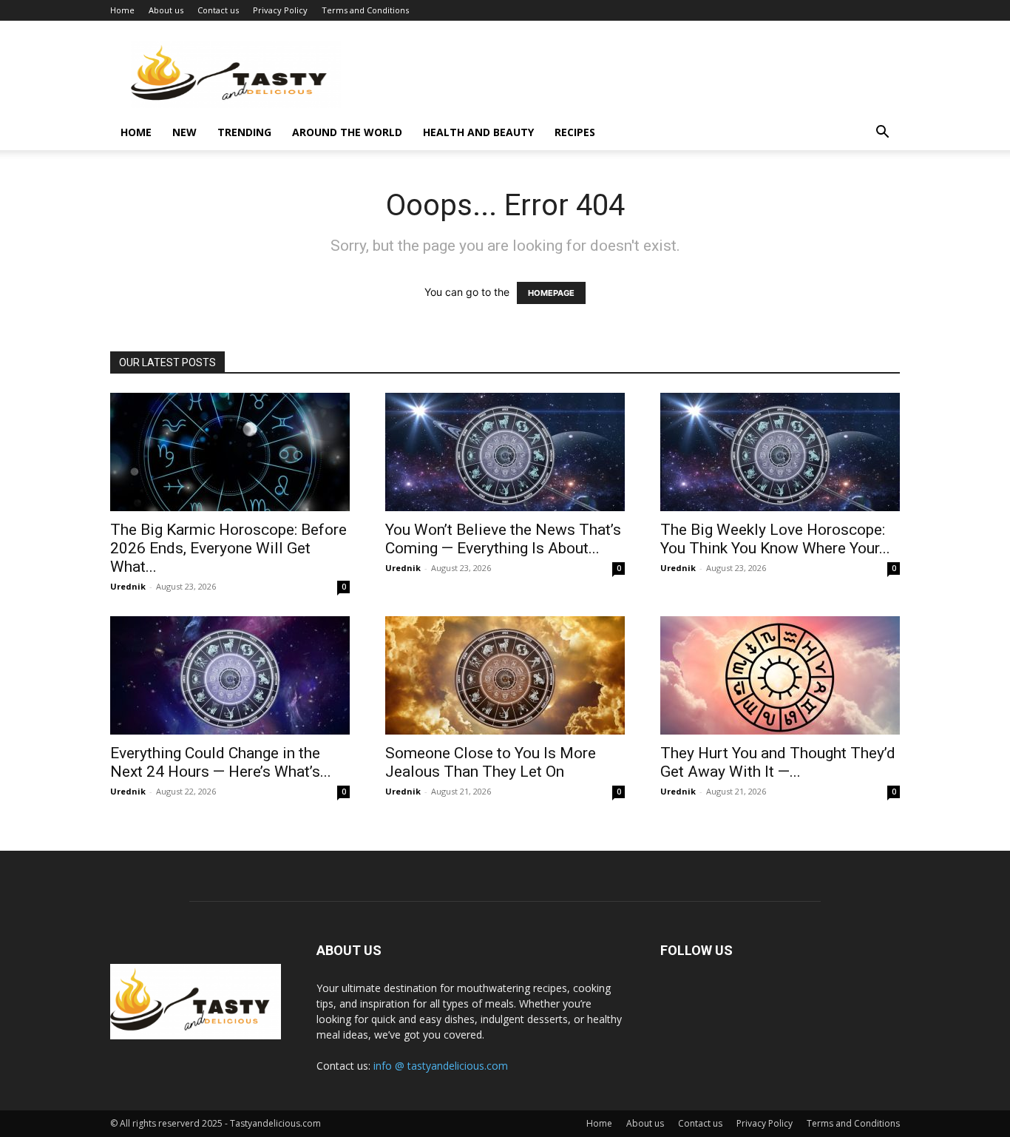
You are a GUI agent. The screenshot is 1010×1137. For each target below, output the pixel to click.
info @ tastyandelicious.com (440, 1066)
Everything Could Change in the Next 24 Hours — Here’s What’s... (220, 762)
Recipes (575, 132)
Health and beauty (478, 132)
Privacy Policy (280, 10)
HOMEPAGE (551, 293)
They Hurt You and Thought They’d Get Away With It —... (777, 762)
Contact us (218, 10)
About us (166, 10)
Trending (244, 132)
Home (122, 10)
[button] (882, 133)
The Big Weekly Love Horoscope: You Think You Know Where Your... (775, 539)
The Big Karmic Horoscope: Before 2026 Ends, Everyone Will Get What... (228, 548)
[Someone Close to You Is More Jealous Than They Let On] (505, 675)
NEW (184, 132)
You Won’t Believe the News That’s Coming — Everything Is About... (503, 539)
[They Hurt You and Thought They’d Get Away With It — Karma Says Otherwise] (780, 675)
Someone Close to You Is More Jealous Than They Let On (490, 762)
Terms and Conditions (365, 10)
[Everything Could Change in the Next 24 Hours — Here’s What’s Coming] (230, 675)
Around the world (347, 132)
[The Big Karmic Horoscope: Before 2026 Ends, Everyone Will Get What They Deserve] (230, 452)
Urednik (128, 586)
